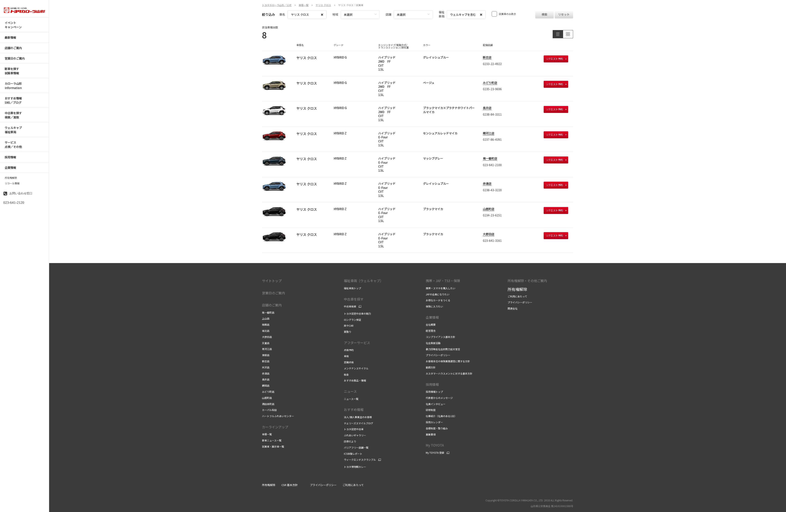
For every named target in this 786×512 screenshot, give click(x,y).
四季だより (350, 441)
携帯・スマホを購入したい (440, 288)
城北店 (265, 330)
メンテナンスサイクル (356, 368)
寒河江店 (488, 133)
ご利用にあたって (517, 296)
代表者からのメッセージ (439, 397)
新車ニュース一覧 (271, 440)
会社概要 (431, 324)
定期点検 (349, 362)
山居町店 (488, 209)
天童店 (265, 343)
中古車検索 (350, 306)
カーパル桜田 (269, 410)
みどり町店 (490, 83)
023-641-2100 (492, 165)
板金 (346, 374)
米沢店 (265, 367)
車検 (346, 356)
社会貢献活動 (433, 343)
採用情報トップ (434, 391)
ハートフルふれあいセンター (278, 416)
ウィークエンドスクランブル (360, 459)
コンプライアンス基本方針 (440, 337)
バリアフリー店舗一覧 (356, 447)
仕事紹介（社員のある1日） (441, 416)
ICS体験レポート (353, 453)
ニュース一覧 (351, 399)
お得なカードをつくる (438, 300)
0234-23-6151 (492, 215)
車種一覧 (267, 434)
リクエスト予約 (554, 58)
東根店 (265, 355)
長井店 (487, 108)
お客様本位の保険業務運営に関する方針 (448, 361)
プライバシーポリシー (438, 355)
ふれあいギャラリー (355, 435)
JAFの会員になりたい (437, 294)
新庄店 (487, 57)
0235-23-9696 (492, 89)
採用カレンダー (434, 422)
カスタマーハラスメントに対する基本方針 (449, 373)
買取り (347, 331)
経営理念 (431, 330)
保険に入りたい (434, 306)
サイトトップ (272, 280)
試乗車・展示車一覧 (273, 446)
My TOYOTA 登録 (435, 452)
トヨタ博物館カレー (355, 466)
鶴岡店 (265, 385)
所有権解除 (11, 178)
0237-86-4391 (492, 139)
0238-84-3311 (492, 114)
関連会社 (512, 308)
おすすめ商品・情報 (355, 380)
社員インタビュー (435, 404)
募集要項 (431, 434)
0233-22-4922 (492, 64)
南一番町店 (490, 158)
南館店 (265, 324)
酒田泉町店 (268, 404)
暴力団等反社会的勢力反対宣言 (443, 349)
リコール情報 (12, 183)
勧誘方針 (431, 367)
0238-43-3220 (492, 190)
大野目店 (488, 234)
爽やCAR (348, 325)
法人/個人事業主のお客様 (358, 417)
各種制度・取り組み (437, 428)
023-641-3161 (492, 241)
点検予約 (349, 350)
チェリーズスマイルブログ (358, 423)
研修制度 (431, 410)
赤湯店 (487, 183)
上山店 (265, 318)
